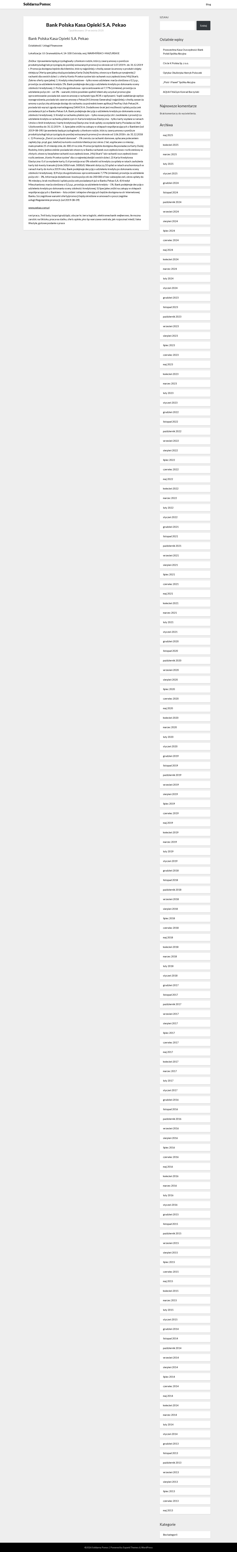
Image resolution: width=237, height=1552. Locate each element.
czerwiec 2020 (171, 698)
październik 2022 (172, 431)
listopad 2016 (170, 1109)
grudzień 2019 (171, 756)
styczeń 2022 (170, 517)
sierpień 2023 (170, 335)
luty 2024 (168, 278)
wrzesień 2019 (171, 784)
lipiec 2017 (169, 1032)
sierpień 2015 (170, 1252)
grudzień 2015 (171, 1214)
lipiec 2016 (169, 1147)
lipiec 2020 (169, 689)
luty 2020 (168, 736)
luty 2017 (168, 1080)
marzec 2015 (170, 1300)
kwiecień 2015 (170, 1290)
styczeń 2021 (170, 631)
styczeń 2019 (170, 861)
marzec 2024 (170, 268)
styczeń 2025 (170, 173)
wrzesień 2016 (171, 1128)
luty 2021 (168, 622)
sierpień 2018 (170, 908)
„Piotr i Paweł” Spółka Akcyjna (179, 82)
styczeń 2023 (170, 402)
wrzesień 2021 (171, 555)
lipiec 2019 (169, 803)
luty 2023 (168, 392)
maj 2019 (168, 822)
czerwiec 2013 (171, 1500)
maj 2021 (168, 593)
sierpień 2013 (170, 1481)
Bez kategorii (170, 1534)
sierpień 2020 (170, 679)
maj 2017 (168, 1051)
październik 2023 (172, 316)
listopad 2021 (170, 536)
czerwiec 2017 (171, 1042)
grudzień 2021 (171, 526)
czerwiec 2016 (171, 1157)
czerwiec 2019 (171, 813)
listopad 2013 (170, 1453)
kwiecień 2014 (170, 1405)
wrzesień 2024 (171, 211)
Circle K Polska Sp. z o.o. (176, 63)
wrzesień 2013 (171, 1472)
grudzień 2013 (171, 1443)
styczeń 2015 (170, 1319)
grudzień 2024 (171, 182)
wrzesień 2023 (171, 326)
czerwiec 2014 (171, 1386)
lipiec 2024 (169, 230)
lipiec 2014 (169, 1376)
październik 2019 (172, 775)
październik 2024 (172, 202)
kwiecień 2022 (170, 488)
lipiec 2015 (169, 1262)
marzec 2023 (170, 383)
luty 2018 (168, 966)
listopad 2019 (170, 765)
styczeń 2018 (170, 975)
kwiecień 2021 (170, 603)
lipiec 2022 (169, 459)
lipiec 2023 (169, 345)
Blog (208, 4)
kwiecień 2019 (170, 832)
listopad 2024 (170, 192)
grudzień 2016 (171, 1099)
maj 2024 (168, 249)
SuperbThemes (131, 1547)
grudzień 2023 (171, 297)
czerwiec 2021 (171, 584)
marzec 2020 (170, 727)
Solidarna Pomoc (37, 4)
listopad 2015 (170, 1223)
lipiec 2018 (169, 918)
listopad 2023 (170, 307)
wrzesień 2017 (171, 1013)
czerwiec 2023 (171, 354)
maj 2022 (168, 479)
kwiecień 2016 (170, 1176)
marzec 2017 (170, 1071)
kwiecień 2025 (170, 144)
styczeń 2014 (170, 1433)
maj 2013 (168, 1510)
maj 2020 (168, 708)
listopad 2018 (170, 880)
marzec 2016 (170, 1185)
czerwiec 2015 (171, 1271)
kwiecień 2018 (170, 946)
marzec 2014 (170, 1414)
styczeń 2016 (170, 1204)
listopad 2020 (170, 650)
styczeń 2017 (170, 1090)
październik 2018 (172, 889)
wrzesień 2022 (171, 440)
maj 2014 (168, 1395)
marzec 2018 (170, 956)
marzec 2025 (170, 154)
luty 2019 (168, 851)
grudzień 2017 (171, 985)
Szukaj (164, 17)
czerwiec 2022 (171, 469)
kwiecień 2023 (170, 374)
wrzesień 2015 (171, 1243)
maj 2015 (168, 1281)
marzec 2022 (170, 498)
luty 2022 (168, 507)
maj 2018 (168, 937)
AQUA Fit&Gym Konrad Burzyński (181, 91)
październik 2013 (172, 1462)
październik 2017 (172, 1004)
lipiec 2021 (169, 574)
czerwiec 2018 (171, 927)
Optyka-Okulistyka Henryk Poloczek (182, 72)
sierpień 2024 (170, 221)
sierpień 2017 (170, 1023)
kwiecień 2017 (170, 1061)
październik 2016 (172, 1118)
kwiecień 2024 (170, 259)
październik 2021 (172, 545)
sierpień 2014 (170, 1367)
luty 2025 (168, 163)
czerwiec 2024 (171, 240)
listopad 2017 (170, 994)
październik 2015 (172, 1233)
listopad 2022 (170, 421)
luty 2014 (168, 1424)
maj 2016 (168, 1166)
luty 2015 (168, 1309)
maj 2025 (168, 135)
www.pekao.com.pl (38, 207)
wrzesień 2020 (171, 669)
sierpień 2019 (170, 794)
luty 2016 (168, 1195)
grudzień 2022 (171, 412)
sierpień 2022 (170, 450)
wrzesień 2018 (171, 899)
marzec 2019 (170, 841)
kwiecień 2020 (170, 717)
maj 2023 (168, 364)
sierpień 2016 (170, 1138)
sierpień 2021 (170, 564)
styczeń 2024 (170, 287)
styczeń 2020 (170, 746)
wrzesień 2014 (171, 1357)
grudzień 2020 (171, 641)
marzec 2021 (170, 612)
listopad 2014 (170, 1338)
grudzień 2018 (171, 870)
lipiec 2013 (169, 1491)
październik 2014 (172, 1348)
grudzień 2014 (171, 1328)
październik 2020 (172, 660)
